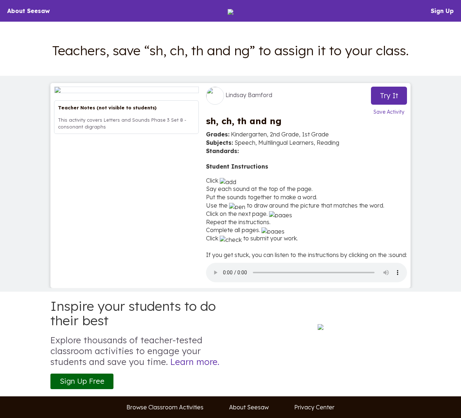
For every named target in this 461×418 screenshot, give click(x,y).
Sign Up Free (82, 381)
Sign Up (442, 10)
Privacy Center (314, 407)
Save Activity (388, 112)
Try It (389, 95)
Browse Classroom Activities (164, 407)
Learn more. (194, 361)
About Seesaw (28, 10)
